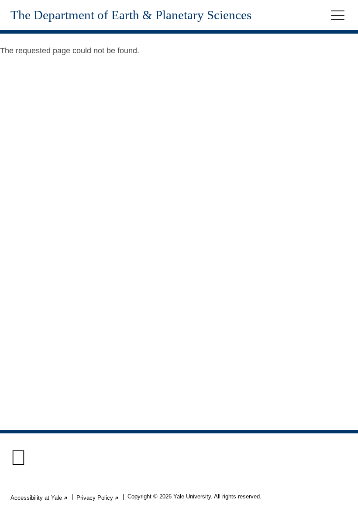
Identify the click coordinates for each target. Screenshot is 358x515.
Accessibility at (39, 497)
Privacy (97, 497)
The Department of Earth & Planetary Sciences (130, 15)
